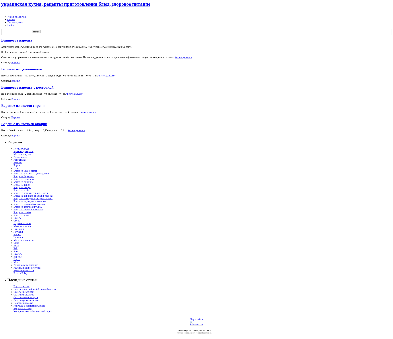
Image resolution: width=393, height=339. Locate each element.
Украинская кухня (16, 16)
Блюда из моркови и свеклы (28, 209)
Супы (16, 168)
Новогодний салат (23, 303)
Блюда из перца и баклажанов (29, 204)
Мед (16, 262)
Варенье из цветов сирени (23, 106)
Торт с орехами (21, 286)
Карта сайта (196, 319)
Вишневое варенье (17, 40)
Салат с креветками (24, 292)
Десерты (18, 254)
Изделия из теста (22, 223)
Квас (16, 245)
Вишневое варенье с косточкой (27, 87)
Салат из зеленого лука (26, 297)
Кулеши (18, 162)
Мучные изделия (22, 226)
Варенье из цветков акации (24, 124)
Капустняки (20, 159)
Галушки (18, 231)
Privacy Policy (21, 273)
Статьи (11, 19)
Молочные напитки (24, 240)
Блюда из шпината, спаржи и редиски (33, 195)
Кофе (16, 251)
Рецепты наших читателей (27, 267)
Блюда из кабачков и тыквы (28, 206)
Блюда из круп (21, 215)
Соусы (17, 220)
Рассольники (20, 157)
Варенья (15, 62)
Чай (16, 248)
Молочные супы (22, 154)
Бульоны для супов (23, 151)
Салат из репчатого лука (26, 300)
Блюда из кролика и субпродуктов (31, 173)
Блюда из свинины (23, 182)
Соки (16, 242)
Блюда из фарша (22, 184)
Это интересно (15, 22)
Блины (17, 234)
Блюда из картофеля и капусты (30, 201)
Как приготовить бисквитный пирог (33, 311)
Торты (17, 259)
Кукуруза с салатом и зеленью (29, 305)
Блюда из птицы (22, 187)
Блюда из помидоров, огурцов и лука (33, 198)
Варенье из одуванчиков (21, 69)
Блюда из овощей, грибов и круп (31, 193)
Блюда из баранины (24, 176)
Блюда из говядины (24, 179)
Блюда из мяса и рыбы (25, 171)
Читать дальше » (183, 57)
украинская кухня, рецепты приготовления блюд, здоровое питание (75, 4)
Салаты (17, 218)
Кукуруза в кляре (22, 308)
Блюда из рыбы (21, 190)
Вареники (19, 229)
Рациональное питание (26, 265)
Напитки (18, 237)
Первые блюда (21, 148)
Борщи (17, 165)
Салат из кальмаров (24, 294)
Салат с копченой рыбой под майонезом (35, 289)
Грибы (10, 25)
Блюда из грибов (22, 212)
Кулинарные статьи (24, 270)
